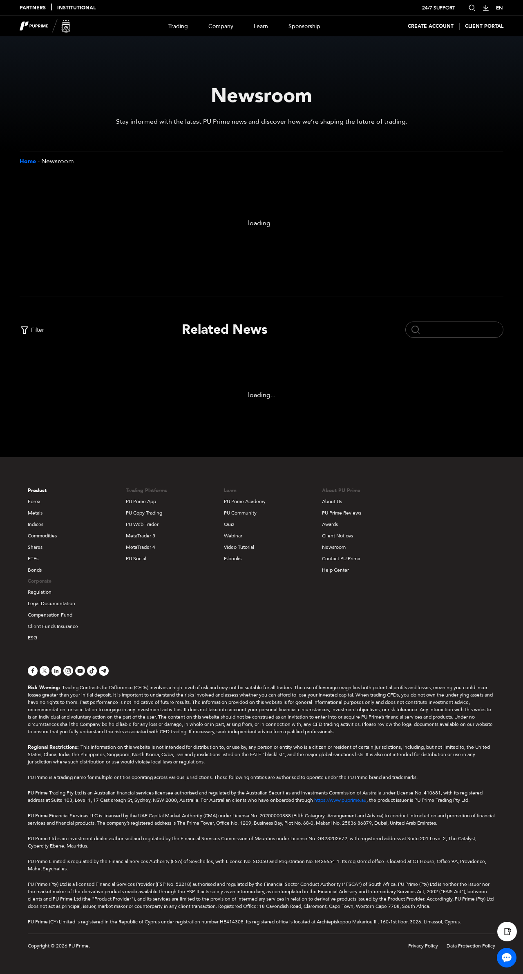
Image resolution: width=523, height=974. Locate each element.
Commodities (42, 535)
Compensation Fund (50, 615)
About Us (332, 501)
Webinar (233, 535)
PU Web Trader (142, 524)
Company (220, 26)
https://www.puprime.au (340, 800)
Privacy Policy (423, 946)
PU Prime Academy (245, 501)
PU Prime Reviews (341, 513)
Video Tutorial (239, 547)
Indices (35, 524)
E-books (232, 558)
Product (37, 490)
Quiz (229, 524)
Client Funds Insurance (53, 626)
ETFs (33, 558)
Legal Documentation (51, 603)
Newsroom (334, 547)
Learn (261, 26)
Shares (35, 547)
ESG (32, 638)
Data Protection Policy (471, 946)
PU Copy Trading (144, 513)
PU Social (136, 558)
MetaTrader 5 (140, 535)
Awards (330, 524)
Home (28, 161)
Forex (34, 501)
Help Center (335, 570)
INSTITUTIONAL (76, 7)
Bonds (35, 570)
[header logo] (45, 26)
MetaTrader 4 (140, 547)
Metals (35, 513)
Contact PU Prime (341, 558)
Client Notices (337, 535)
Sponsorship (304, 26)
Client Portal (484, 26)
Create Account (431, 26)
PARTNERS (33, 7)
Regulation (39, 592)
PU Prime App (141, 501)
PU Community (240, 513)
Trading (178, 26)
